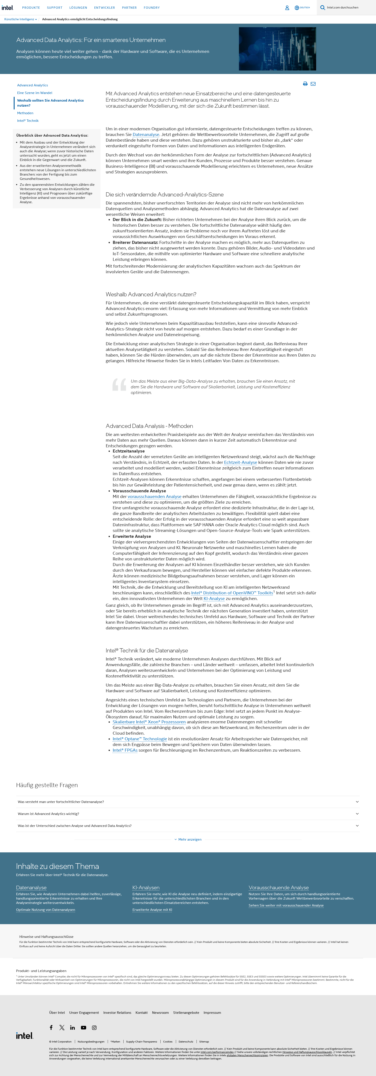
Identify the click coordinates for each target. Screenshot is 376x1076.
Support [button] (54, 8)
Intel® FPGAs (125, 750)
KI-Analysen (146, 887)
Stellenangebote (186, 1013)
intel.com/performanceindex (217, 1052)
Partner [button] (129, 8)
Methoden (25, 113)
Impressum (212, 1013)
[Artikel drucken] (305, 84)
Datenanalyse (146, 134)
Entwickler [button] (104, 8)
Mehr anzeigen (189, 839)
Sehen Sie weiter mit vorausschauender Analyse (286, 905)
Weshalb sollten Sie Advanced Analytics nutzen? (50, 103)
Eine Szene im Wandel (34, 93)
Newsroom (160, 1013)
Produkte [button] (31, 8)
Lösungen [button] (78, 8)
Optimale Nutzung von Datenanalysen (45, 910)
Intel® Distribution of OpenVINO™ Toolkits (232, 593)
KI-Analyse (214, 598)
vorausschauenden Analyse (154, 496)
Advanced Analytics (32, 85)
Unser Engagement (84, 1013)
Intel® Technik (28, 121)
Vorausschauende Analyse (279, 887)
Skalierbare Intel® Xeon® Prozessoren (149, 722)
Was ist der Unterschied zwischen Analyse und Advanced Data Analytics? (75, 826)
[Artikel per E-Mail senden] (313, 84)
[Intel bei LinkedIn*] (72, 1028)
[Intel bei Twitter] (62, 1028)
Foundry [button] (152, 8)
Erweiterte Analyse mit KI (152, 910)
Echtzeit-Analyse (240, 462)
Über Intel (57, 1013)
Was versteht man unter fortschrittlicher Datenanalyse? (61, 802)
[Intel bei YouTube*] (83, 1028)
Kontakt (142, 1013)
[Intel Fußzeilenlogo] (25, 1035)
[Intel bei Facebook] (51, 1028)
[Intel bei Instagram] (94, 1028)
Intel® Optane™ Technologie (140, 739)
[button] (188, 888)
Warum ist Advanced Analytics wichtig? (48, 814)
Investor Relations (117, 1013)
